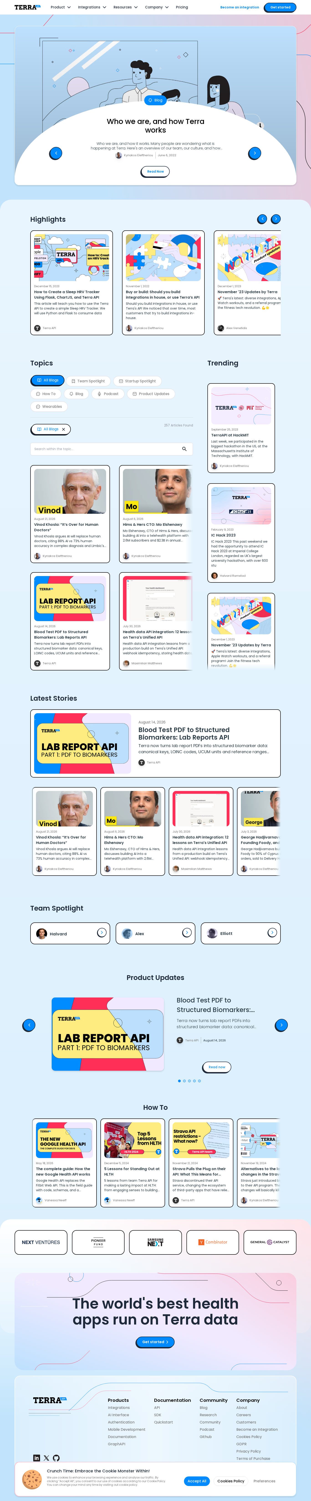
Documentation (122, 1436)
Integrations (89, 7)
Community (210, 1422)
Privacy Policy (248, 1451)
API (157, 1407)
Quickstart (163, 1422)
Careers (243, 1415)
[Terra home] (28, 7)
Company (154, 7)
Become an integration (239, 7)
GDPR (241, 1444)
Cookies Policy (249, 1436)
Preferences (264, 1481)
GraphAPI (116, 1444)
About (241, 1407)
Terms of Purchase (253, 1458)
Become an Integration (257, 1429)
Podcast (207, 1429)
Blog (203, 1407)
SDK (157, 1415)
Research (208, 1415)
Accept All (197, 1481)
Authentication (121, 1422)
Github (206, 1436)
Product (58, 7)
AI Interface (118, 1415)
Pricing (182, 7)
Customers (246, 1422)
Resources (123, 7)
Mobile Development (126, 1429)
